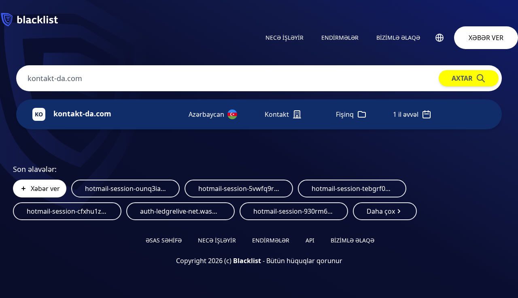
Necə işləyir (284, 37)
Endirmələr (340, 37)
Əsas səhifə (164, 240)
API (310, 240)
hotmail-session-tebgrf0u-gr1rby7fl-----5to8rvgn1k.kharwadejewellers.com (352, 188)
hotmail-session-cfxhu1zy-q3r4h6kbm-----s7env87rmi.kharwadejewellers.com (67, 211)
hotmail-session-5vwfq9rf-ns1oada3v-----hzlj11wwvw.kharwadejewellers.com (238, 188)
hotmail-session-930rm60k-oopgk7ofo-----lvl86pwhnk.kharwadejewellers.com (293, 211)
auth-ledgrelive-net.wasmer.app (180, 211)
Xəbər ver (486, 37)
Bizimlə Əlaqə (398, 37)
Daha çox (381, 211)
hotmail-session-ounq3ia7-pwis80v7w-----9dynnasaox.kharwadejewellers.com (125, 188)
